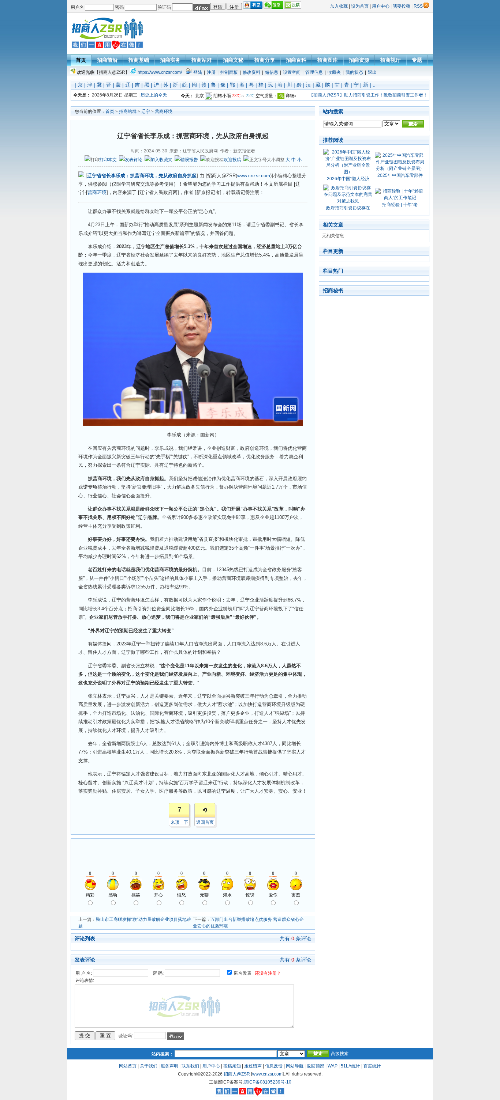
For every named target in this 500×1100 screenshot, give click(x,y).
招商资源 (359, 60)
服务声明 (169, 1066)
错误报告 (189, 159)
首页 (81, 60)
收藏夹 (334, 72)
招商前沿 (107, 60)
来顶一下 (179, 822)
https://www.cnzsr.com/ (160, 72)
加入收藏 (339, 6)
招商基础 (138, 60)
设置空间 (292, 72)
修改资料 (251, 72)
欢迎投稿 (232, 159)
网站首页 (128, 1066)
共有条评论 (295, 938)
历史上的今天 (154, 95)
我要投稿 (401, 6)
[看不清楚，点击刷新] (201, 7)
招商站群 (201, 60)
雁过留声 (253, 1066)
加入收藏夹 (161, 159)
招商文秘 (233, 60)
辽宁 (145, 111)
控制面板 (229, 72)
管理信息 (314, 72)
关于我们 (148, 1066)
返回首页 (205, 822)
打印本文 (108, 159)
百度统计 (372, 1066)
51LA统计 (350, 1066)
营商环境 (163, 111)
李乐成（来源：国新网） (193, 434)
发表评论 (133, 159)
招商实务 (170, 60)
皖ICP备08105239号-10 (267, 1082)
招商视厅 (390, 60)
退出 (372, 72)
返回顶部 (315, 1066)
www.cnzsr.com (253, 175)
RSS (418, 6)
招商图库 (327, 60)
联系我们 (190, 1066)
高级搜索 (339, 1053)
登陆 (197, 72)
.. (374, 85)
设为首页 (360, 6)
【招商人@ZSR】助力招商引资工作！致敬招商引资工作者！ (368, 95)
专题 (417, 60)
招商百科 (296, 60)
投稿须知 (232, 1066)
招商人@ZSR (237, 1074)
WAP (332, 1066)
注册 (211, 72)
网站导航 (294, 1066)
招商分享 (264, 60)
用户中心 (380, 6)
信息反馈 (274, 1066)
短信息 (271, 72)
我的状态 (354, 72)
